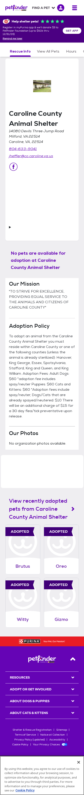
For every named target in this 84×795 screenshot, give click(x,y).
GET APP (72, 30)
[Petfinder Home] (16, 8)
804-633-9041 (23, 148)
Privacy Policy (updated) (29, 739)
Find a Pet (41, 8)
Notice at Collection (52, 734)
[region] (42, 775)
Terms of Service (25, 734)
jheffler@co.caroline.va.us (31, 156)
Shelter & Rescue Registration (32, 730)
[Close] (79, 762)
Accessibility (57, 739)
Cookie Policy (20, 744)
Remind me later (12, 38)
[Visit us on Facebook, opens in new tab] (13, 166)
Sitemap (61, 730)
